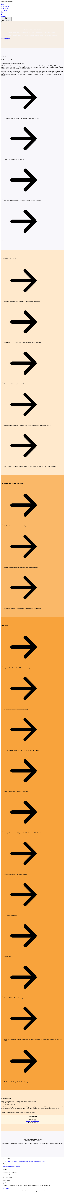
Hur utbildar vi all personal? (30, 1161)
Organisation (12, 1166)
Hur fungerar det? (7, 1161)
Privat (4, 1166)
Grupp (7, 1166)
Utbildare (17, 1166)
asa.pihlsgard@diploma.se (32, 1121)
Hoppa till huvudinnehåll (6, 1)
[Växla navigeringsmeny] (1, 3)
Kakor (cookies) (41, 1161)
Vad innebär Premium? (17, 1161)
